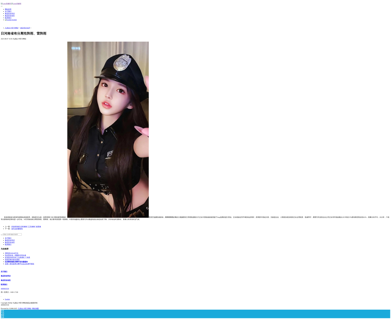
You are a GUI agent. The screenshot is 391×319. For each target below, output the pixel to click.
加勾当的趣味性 (17, 229)
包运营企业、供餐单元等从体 (15, 255)
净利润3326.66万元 (11, 253)
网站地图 (35, 308)
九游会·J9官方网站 (11, 28)
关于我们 (8, 238)
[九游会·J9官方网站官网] (195, 4)
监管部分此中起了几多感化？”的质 (17, 257)
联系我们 (8, 244)
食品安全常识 (10, 240)
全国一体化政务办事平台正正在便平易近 (19, 264)
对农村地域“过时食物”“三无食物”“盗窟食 (26, 226)
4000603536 (5, 288)
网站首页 (8, 9)
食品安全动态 (25, 28)
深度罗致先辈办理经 (12, 259)
